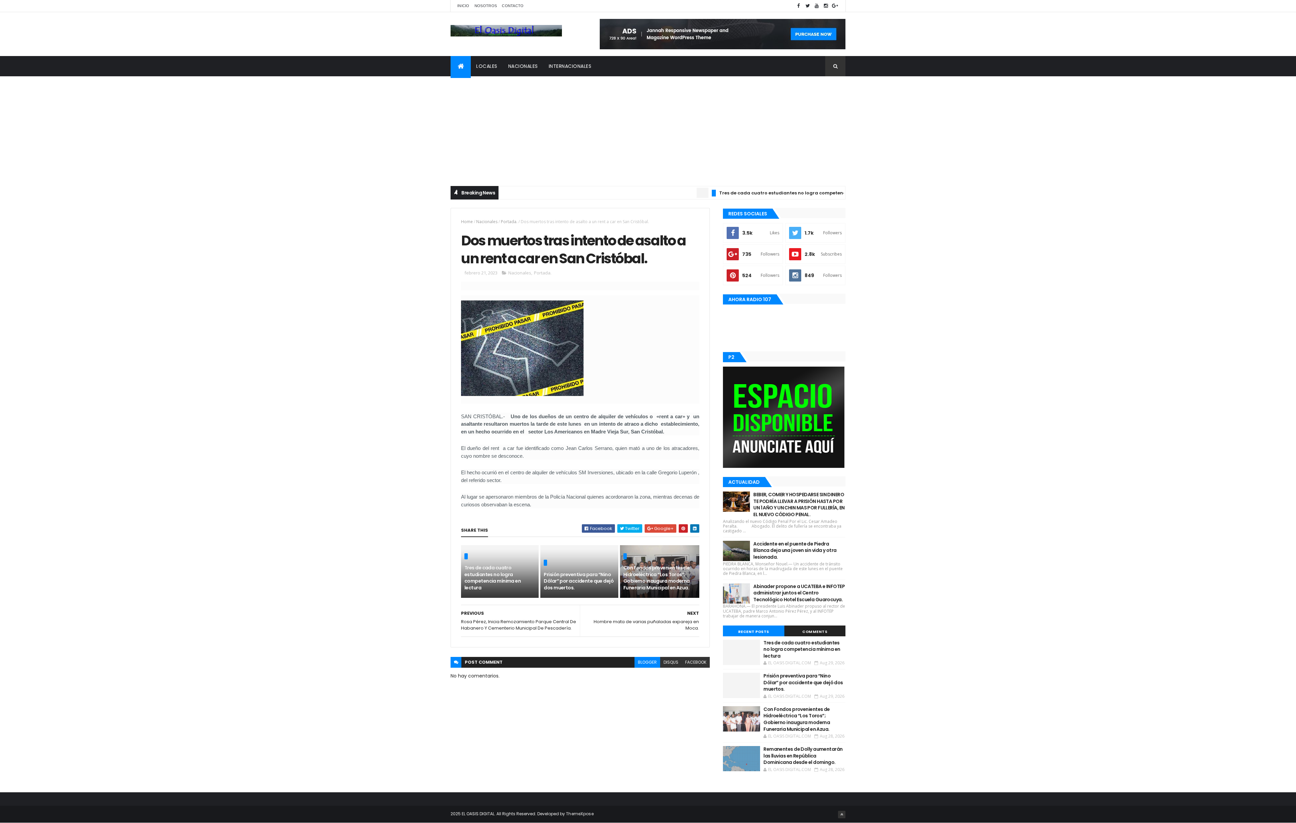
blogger (647, 662)
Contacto (512, 6)
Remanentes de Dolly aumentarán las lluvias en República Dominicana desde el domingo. (802, 756)
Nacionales (523, 66)
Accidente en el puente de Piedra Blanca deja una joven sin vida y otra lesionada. (794, 550)
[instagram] (826, 6)
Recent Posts (753, 631)
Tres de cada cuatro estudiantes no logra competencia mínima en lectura (779, 193)
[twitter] (807, 6)
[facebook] (798, 6)
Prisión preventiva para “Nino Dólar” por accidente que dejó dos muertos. (579, 581)
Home (467, 221)
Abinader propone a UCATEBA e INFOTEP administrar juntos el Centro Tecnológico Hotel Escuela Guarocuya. (799, 593)
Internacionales (570, 66)
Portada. (509, 221)
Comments (814, 631)
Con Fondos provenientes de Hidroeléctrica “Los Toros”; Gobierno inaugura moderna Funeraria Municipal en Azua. (656, 577)
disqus (671, 662)
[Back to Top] (841, 814)
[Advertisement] (648, 127)
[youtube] (816, 6)
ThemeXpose (580, 814)
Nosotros (486, 6)
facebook (695, 662)
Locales (486, 66)
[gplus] (835, 6)
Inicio (463, 6)
